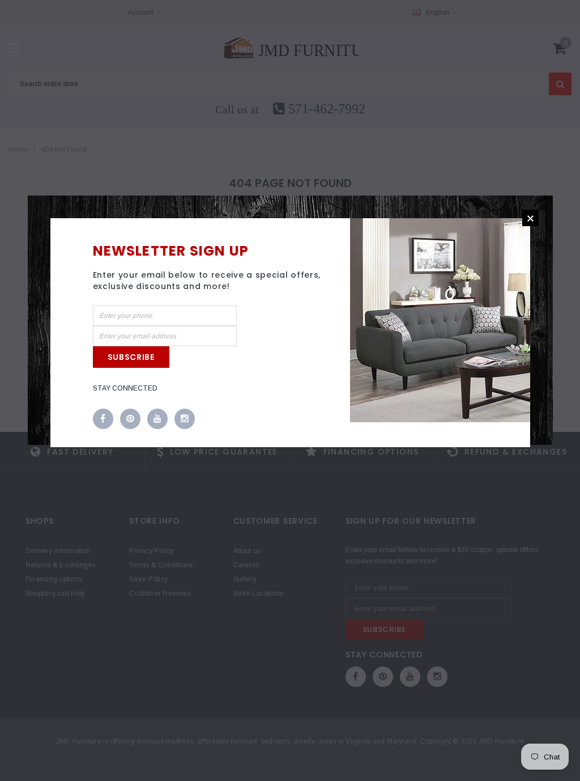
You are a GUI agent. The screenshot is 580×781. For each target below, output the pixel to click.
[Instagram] (184, 419)
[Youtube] (157, 419)
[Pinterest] (130, 419)
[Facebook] (103, 419)
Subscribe (131, 357)
